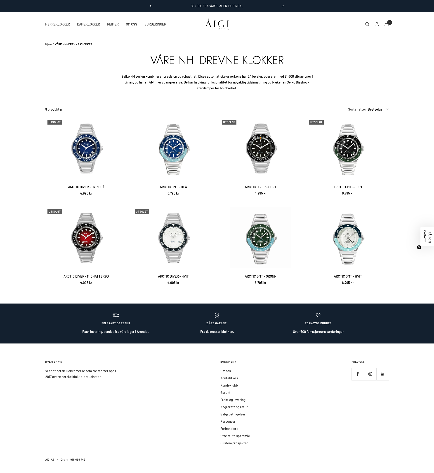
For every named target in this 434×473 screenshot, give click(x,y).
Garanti (225, 392)
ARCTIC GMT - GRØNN (260, 276)
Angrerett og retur (234, 407)
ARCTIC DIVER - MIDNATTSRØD (86, 276)
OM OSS (131, 24)
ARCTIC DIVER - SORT (260, 187)
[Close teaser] (419, 247)
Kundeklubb (229, 385)
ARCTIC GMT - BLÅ (173, 187)
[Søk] (367, 24)
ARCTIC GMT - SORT (348, 187)
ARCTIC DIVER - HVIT (173, 276)
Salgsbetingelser (232, 414)
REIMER (113, 24)
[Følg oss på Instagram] (370, 374)
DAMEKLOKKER (88, 24)
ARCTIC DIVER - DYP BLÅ (86, 187)
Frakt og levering (232, 400)
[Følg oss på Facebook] (357, 374)
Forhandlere (229, 429)
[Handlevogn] (386, 24)
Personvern (228, 421)
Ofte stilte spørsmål (235, 436)
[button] (427, 236)
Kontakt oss (229, 378)
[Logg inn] (377, 24)
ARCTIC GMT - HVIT (348, 276)
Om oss (225, 371)
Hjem (48, 44)
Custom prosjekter (234, 443)
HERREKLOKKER (57, 24)
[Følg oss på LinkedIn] (382, 374)
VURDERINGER (155, 24)
